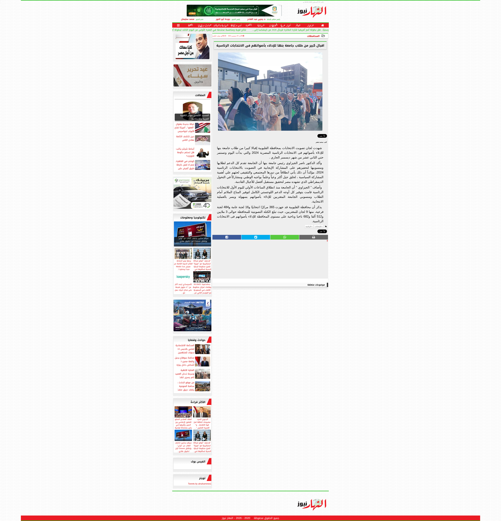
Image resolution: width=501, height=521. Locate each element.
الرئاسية (308, 226)
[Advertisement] (308, 260)
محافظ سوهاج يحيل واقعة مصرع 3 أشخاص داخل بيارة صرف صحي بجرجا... (193, 361)
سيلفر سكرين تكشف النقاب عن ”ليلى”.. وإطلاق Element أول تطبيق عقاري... (183, 447)
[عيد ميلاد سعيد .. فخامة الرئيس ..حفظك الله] (192, 47)
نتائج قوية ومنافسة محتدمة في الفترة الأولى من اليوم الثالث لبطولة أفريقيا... (205, 30)
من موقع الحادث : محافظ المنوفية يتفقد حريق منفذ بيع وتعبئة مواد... (194, 386)
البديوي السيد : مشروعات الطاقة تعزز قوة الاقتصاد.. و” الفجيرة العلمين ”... (202, 423)
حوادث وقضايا (196, 340)
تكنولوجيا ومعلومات (192, 217)
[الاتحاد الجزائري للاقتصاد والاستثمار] (192, 76)
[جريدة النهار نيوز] (192, 193)
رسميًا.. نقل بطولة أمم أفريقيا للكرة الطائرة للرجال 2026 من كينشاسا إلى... (290, 30)
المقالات (200, 95)
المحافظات (313, 36)
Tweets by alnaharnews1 (199, 484)
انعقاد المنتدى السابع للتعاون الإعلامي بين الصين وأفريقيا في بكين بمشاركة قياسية (183, 423)
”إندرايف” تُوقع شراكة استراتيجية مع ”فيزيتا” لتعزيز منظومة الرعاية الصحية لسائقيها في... (202, 447)
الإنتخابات (318, 226)
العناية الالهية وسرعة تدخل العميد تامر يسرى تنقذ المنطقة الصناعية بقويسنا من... (193, 373)
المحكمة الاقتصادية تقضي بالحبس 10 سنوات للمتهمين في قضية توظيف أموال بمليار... (193, 349)
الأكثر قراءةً (198, 402)
